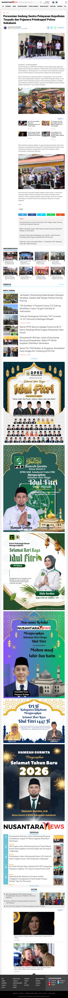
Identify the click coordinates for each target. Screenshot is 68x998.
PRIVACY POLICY (43, 993)
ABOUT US (15, 993)
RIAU (25, 983)
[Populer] (56, 2)
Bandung (59, 6)
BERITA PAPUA (16, 978)
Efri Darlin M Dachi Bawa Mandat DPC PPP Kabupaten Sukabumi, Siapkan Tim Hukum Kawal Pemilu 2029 (30, 867)
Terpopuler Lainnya (34, 885)
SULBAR (4, 985)
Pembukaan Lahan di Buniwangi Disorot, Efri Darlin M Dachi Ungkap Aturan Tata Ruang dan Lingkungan (30, 857)
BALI (3, 978)
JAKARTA (15, 981)
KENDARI (38, 981)
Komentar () (61, 27)
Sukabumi (8, 6)
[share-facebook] (48, 27)
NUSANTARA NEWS (22, 6)
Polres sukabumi (33, 6)
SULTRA (37, 985)
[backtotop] (34, 975)
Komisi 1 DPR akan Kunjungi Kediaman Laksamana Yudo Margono (21, 902)
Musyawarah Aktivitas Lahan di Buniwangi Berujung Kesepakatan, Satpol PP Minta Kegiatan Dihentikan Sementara (39, 340)
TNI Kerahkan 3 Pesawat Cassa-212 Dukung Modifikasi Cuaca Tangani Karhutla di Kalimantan (40, 308)
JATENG (26, 981)
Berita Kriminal (40, 978)
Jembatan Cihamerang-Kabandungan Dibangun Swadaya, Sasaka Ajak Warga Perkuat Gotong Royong (42, 298)
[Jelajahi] (66, 2)
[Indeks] (53, 2)
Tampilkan (61, 284)
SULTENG (26, 985)
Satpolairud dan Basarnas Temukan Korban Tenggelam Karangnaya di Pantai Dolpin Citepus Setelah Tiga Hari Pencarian (28, 878)
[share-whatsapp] (55, 27)
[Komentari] (60, 214)
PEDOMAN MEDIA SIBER (31, 993)
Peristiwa (53, 6)
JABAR (14, 6)
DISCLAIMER (52, 993)
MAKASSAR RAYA (44, 6)
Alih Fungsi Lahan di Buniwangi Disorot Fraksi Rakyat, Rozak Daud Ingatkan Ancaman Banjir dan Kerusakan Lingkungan (30, 848)
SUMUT (15, 987)
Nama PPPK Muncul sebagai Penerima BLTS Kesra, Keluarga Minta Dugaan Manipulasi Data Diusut (41, 330)
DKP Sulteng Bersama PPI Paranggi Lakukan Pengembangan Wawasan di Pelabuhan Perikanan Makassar (20, 895)
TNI (65, 6)
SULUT (3, 987)
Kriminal (4, 983)
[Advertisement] (10, 56)
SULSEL (15, 985)
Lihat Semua (34, 358)
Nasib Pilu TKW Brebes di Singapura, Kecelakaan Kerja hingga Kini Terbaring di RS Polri (42, 349)
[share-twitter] (51, 27)
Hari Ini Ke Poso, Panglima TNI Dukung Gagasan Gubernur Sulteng (25, 906)
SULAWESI (38, 983)
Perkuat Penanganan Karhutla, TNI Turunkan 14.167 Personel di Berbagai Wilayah (40, 317)
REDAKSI (21, 993)
